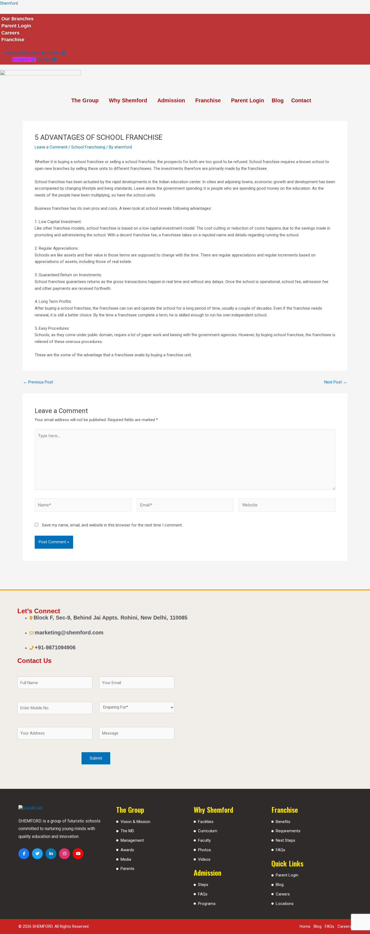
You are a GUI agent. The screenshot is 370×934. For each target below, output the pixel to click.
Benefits (283, 821)
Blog (278, 100)
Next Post (335, 382)
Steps (203, 884)
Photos (204, 849)
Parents (127, 868)
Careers (283, 894)
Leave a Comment (51, 147)
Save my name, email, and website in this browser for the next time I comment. (112, 525)
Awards (127, 849)
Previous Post (38, 382)
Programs (207, 903)
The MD (127, 830)
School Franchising (88, 147)
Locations (285, 903)
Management (132, 840)
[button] (86, 100)
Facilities (205, 821)
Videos (204, 859)
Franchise (208, 100)
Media (126, 859)
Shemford (9, 3)
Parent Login (247, 100)
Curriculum (207, 830)
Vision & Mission (135, 821)
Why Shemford (128, 100)
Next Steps (285, 840)
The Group (85, 100)
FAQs (202, 894)
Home (305, 926)
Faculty (204, 840)
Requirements (288, 830)
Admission (171, 100)
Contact (301, 100)
